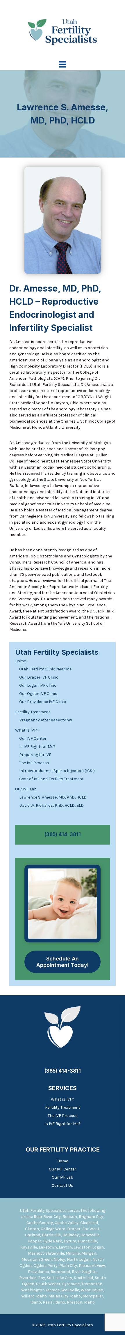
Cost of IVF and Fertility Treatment (51, 778)
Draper (74, 1228)
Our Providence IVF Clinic (42, 701)
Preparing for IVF (35, 754)
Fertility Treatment (32, 711)
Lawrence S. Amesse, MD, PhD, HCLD (53, 797)
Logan (98, 1247)
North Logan (79, 1259)
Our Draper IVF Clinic (38, 677)
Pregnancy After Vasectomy (45, 720)
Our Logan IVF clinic (37, 685)
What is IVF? (26, 730)
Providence (38, 1271)
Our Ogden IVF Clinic (38, 693)
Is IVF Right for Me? (37, 746)
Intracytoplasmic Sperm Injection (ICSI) (57, 770)
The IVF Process (34, 762)
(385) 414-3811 (62, 834)
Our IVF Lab (26, 789)
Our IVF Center (33, 738)
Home (20, 660)
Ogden (39, 1265)
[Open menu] (62, 64)
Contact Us (62, 1185)
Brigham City (91, 1216)
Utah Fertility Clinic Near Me (45, 669)
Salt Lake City (59, 1277)
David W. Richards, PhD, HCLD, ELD (51, 805)
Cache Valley (66, 1222)
